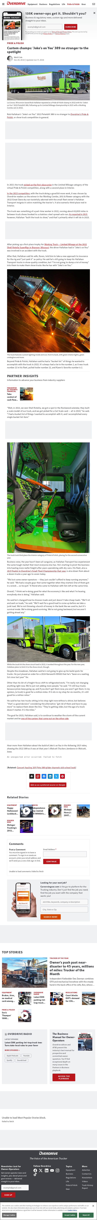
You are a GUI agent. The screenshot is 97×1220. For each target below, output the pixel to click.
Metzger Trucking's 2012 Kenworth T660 (12, 828)
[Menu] (3, 3)
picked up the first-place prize (38, 184)
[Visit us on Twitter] (41, 1170)
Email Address (49, 849)
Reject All (86, 1215)
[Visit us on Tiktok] (35, 1174)
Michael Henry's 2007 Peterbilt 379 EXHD (69, 812)
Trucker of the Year (59, 958)
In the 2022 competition (18, 193)
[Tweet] (56, 776)
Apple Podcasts (12, 1055)
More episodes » (12, 1050)
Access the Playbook (64, 1077)
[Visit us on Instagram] (57, 1170)
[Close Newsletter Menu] (94, 12)
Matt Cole (18, 57)
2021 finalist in (14, 571)
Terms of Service (60, 33)
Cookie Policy (72, 1210)
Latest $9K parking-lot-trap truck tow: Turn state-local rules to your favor (40, 1000)
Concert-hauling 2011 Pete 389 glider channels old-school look (46, 767)
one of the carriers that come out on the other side (45, 718)
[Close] (93, 1205)
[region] (48, 1211)
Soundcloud (21, 1060)
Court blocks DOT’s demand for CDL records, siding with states (73, 998)
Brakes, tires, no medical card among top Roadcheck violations (9, 998)
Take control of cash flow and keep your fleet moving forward (12, 397)
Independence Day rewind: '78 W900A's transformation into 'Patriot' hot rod (39, 811)
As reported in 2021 (78, 214)
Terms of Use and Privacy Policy (62, 32)
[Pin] (62, 776)
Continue (51, 861)
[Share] (44, 776)
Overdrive (75, 114)
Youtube (26, 1055)
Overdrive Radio (38, 993)
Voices (35, 805)
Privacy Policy (47, 33)
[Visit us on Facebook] (35, 1170)
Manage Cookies (9, 1215)
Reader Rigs (67, 806)
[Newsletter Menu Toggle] (93, 3)
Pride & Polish (15, 43)
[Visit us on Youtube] (52, 1170)
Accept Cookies (69, 1215)
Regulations (71, 992)
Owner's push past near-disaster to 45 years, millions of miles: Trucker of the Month (72, 968)
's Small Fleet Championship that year (48, 571)
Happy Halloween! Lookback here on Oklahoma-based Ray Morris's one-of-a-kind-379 (12, 811)
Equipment (12, 805)
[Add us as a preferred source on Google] (37, 776)
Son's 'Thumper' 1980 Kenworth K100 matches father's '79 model (8, 1015)
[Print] (31, 776)
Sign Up (8, 1195)
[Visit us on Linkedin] (46, 1170)
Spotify (9, 1060)
